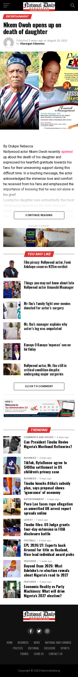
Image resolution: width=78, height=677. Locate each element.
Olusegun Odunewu (32, 43)
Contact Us (56, 654)
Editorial (33, 648)
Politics (18, 648)
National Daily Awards (58, 642)
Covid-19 (39, 654)
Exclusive (49, 648)
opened (67, 152)
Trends (24, 654)
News (37, 642)
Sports (65, 648)
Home (10, 642)
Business (23, 642)
